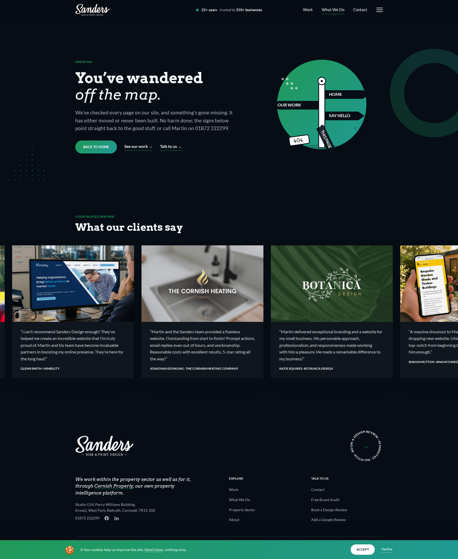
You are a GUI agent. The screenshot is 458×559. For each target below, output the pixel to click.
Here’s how (153, 550)
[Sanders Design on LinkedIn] (116, 518)
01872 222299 (87, 518)
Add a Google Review (328, 519)
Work (308, 9)
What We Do (333, 9)
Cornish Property (113, 486)
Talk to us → (171, 146)
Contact (360, 9)
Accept (362, 549)
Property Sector (242, 509)
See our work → (138, 146)
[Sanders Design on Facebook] (106, 518)
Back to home (96, 147)
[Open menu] (378, 9)
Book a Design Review (329, 509)
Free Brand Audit (325, 499)
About (234, 519)
